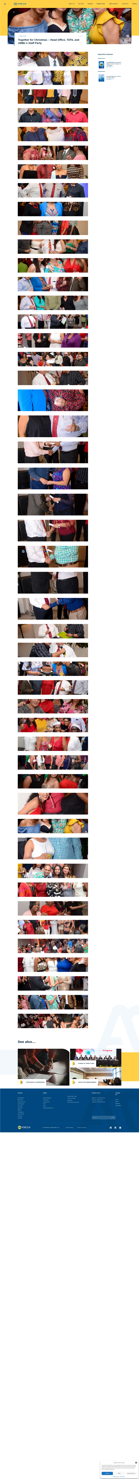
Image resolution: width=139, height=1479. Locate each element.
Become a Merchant (97, 1099)
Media (19, 1110)
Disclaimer (118, 1105)
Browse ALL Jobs (72, 1096)
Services (20, 1116)
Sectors (20, 1093)
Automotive (21, 1097)
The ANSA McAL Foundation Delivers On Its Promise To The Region (113, 64)
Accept (107, 1473)
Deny (119, 1473)
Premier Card (96, 1093)
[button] (136, 1462)
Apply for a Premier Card (98, 1097)
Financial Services (20, 1107)
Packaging (20, 1112)
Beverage (20, 1099)
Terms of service (116, 1476)
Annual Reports (47, 1097)
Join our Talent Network (71, 1099)
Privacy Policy (122, 1476)
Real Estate (21, 1114)
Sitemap (117, 1103)
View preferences (131, 1473)
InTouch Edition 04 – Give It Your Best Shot (113, 77)
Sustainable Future (48, 1108)
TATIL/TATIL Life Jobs (73, 1102)
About (45, 1093)
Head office (116, 1100)
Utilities (20, 1118)
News (44, 1106)
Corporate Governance (46, 1100)
